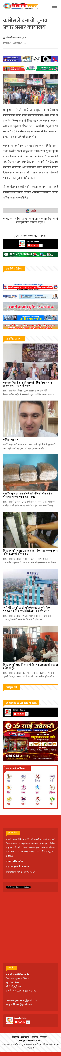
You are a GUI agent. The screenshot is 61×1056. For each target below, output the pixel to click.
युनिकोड (43, 1037)
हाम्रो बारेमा (25, 1037)
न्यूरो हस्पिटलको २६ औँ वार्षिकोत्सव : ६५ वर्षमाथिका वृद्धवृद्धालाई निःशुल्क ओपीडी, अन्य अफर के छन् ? (27, 609)
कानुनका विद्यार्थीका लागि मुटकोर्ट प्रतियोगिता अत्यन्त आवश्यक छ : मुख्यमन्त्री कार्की (27, 384)
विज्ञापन (35, 1037)
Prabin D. (30, 1047)
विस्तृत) (10, 856)
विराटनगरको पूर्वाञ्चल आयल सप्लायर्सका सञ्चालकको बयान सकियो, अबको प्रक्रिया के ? (30, 552)
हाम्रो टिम (15, 1037)
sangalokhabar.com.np (29, 1040)
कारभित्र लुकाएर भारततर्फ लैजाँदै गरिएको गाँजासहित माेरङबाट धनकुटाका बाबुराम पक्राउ (27, 495)
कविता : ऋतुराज (10, 440)
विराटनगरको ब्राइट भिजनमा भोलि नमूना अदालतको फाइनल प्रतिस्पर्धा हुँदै (30, 666)
